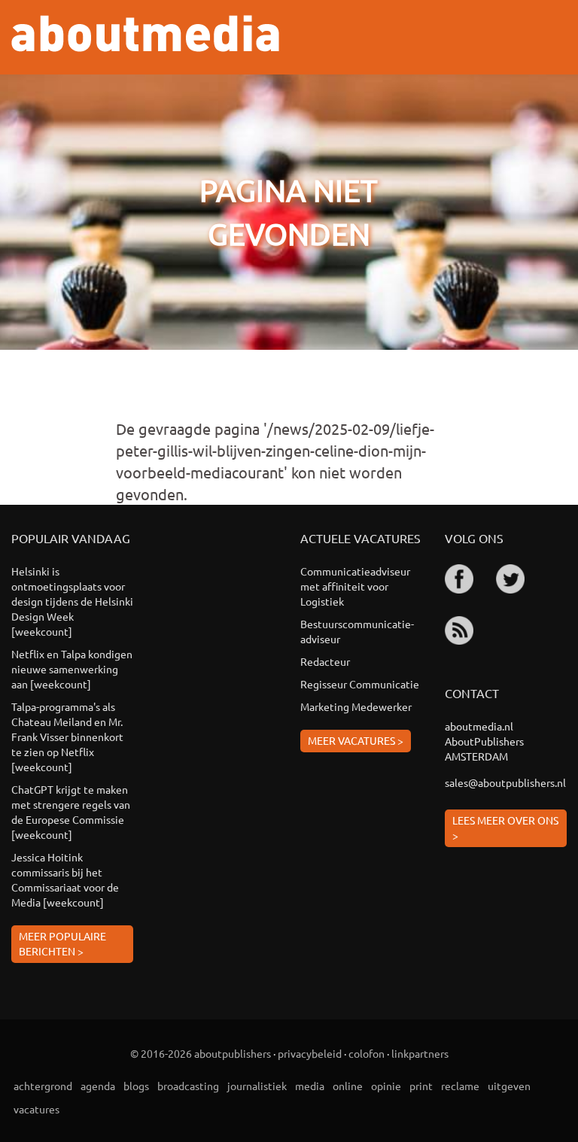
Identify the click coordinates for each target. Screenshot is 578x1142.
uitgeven (509, 1085)
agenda (98, 1085)
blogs (136, 1085)
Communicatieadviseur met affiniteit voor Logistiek (355, 586)
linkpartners (420, 1053)
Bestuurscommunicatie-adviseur (357, 631)
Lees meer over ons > (505, 827)
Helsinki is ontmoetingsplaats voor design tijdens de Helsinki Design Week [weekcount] (72, 601)
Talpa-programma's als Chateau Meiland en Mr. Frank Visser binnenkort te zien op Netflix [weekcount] (67, 736)
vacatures (36, 1109)
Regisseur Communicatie (359, 684)
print (421, 1085)
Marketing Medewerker (356, 706)
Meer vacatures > (355, 740)
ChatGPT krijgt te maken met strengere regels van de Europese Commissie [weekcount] (70, 811)
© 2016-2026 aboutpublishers (200, 1053)
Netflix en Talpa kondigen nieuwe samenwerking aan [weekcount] (71, 669)
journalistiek (257, 1085)
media (309, 1085)
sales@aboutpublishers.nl (505, 782)
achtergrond (43, 1085)
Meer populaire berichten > (62, 943)
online (348, 1085)
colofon (366, 1053)
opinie (386, 1085)
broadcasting (188, 1085)
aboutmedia (145, 33)
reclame (460, 1085)
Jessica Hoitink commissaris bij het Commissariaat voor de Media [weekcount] (65, 879)
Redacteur (325, 661)
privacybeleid (310, 1053)
